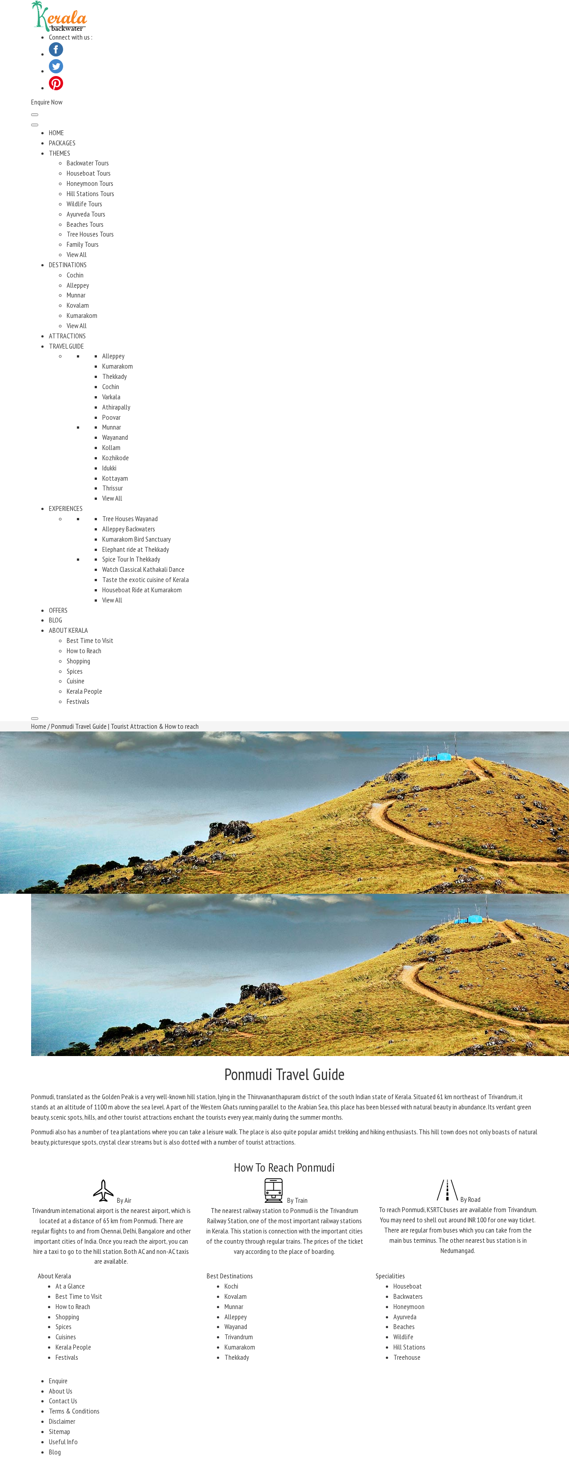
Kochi (231, 1285)
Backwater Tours (88, 162)
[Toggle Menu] (34, 125)
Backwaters (408, 1296)
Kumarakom (82, 315)
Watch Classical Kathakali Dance (143, 569)
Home (38, 726)
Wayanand (115, 437)
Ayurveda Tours (86, 213)
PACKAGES (62, 142)
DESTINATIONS (68, 264)
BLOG (55, 619)
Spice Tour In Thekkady (131, 558)
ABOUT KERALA (68, 630)
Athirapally (116, 406)
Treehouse (407, 1357)
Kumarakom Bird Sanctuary (136, 538)
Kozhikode (115, 457)
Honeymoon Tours (90, 183)
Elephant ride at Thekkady (135, 549)
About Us (60, 1390)
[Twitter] (56, 70)
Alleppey (78, 285)
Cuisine (75, 680)
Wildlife (403, 1336)
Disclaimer (62, 1421)
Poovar (111, 417)
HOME (56, 132)
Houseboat (407, 1285)
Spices (75, 671)
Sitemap (59, 1431)
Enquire (58, 1380)
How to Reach (84, 650)
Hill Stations (409, 1346)
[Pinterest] (56, 87)
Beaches (404, 1326)
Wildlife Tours (84, 203)
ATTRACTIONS (67, 335)
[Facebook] (56, 53)
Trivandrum (238, 1336)
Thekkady (114, 376)
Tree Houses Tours (90, 233)
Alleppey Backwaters (128, 528)
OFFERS (58, 610)
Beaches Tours (85, 224)
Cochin (75, 274)
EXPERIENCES (66, 508)
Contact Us (63, 1400)
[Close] (34, 718)
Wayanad (235, 1326)
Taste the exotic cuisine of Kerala (145, 579)
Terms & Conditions (74, 1410)
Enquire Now (46, 101)
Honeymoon (409, 1306)
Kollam (111, 447)
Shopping (78, 660)
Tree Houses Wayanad (130, 518)
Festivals (78, 701)
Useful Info (63, 1441)
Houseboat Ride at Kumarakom (142, 589)
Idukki (109, 467)
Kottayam (115, 478)
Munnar (76, 294)
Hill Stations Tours (90, 193)
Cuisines (66, 1336)
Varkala (111, 396)
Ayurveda (405, 1316)
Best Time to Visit (90, 640)
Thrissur (112, 487)
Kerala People (84, 691)
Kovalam (78, 305)
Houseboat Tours (89, 173)
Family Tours (83, 244)
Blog (55, 1451)
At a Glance (70, 1285)
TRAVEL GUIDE (66, 345)
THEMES (59, 153)
